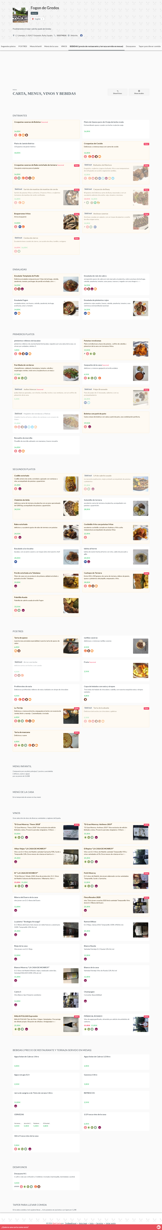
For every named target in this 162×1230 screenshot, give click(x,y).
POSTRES (23, 46)
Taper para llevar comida (150, 46)
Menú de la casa (51, 46)
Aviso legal (83, 1223)
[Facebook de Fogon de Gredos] (82, 35)
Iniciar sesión (111, 1223)
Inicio (92, 1223)
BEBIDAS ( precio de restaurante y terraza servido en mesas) (96, 46)
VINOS (64, 46)
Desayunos (131, 46)
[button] (38, 19)
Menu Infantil (36, 46)
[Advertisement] (81, 69)
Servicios (99, 1223)
